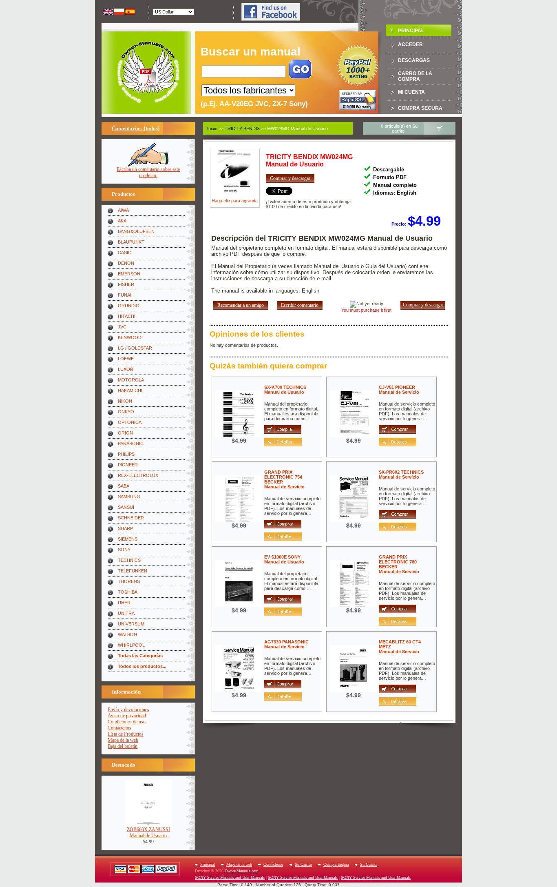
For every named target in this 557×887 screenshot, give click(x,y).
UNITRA (126, 613)
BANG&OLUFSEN (136, 231)
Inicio (212, 128)
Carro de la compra (415, 76)
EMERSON (129, 273)
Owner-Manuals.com (242, 871)
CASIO (125, 252)
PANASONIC (131, 443)
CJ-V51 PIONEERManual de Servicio (399, 390)
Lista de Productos (126, 734)
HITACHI (126, 316)
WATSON (127, 634)
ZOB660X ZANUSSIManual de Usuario (148, 832)
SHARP (125, 528)
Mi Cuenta (411, 92)
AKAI (123, 220)
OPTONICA (129, 422)
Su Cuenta (368, 864)
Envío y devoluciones (128, 709)
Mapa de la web (123, 740)
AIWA (123, 210)
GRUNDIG (128, 305)
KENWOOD (129, 337)
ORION (125, 432)
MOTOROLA (131, 379)
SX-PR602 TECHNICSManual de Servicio (401, 474)
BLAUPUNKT (131, 241)
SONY (124, 549)
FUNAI (124, 295)
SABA (123, 485)
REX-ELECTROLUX (138, 475)
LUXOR (125, 369)
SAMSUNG (129, 496)
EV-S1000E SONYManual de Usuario (284, 559)
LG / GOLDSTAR (135, 348)
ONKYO (126, 411)
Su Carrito (303, 864)
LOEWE (126, 358)
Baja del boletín (122, 746)
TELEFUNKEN (132, 570)
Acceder (410, 44)
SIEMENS (127, 539)
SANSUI (126, 507)
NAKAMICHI (130, 390)
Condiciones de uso (127, 722)
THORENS (129, 581)
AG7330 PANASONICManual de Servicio (286, 644)
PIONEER (128, 464)
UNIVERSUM (131, 623)
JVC (122, 326)
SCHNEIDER (131, 517)
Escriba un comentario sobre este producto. (148, 172)
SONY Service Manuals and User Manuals (230, 877)
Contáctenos (119, 728)
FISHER (126, 284)
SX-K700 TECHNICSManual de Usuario (285, 390)
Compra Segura (420, 108)
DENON (126, 263)
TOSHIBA (127, 592)
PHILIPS (126, 454)
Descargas (414, 60)
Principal (411, 30)
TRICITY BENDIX (242, 128)
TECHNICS (129, 560)
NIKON (125, 401)
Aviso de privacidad (127, 715)
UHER (124, 602)
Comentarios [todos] (135, 128)
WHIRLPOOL (131, 645)
